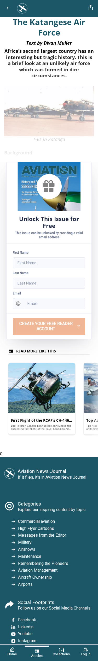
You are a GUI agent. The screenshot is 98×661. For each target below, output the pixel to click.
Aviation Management (37, 570)
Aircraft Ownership (35, 577)
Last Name (20, 273)
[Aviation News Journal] (50, 8)
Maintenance (29, 556)
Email (17, 293)
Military (25, 542)
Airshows (26, 549)
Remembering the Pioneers (43, 563)
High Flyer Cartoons (36, 528)
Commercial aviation (36, 521)
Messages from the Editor (42, 535)
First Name (20, 252)
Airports (25, 584)
